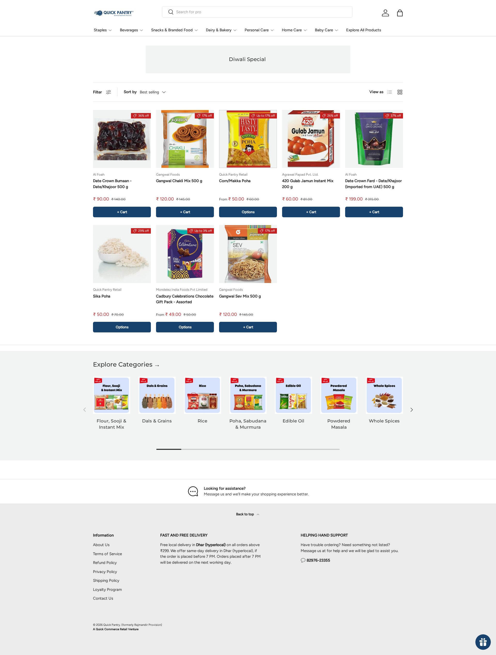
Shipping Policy (106, 580)
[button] (400, 13)
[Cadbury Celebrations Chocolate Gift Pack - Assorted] (185, 254)
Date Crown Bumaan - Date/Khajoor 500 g (112, 183)
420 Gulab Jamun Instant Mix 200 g (307, 183)
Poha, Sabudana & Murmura (247, 424)
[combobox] (257, 11)
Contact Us (103, 598)
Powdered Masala (338, 424)
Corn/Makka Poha (235, 180)
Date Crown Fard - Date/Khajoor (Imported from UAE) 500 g (373, 183)
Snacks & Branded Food (172, 30)
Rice (202, 420)
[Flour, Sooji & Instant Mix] (111, 395)
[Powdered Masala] (339, 395)
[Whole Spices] (384, 395)
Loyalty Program (107, 589)
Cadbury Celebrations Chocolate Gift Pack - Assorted (184, 299)
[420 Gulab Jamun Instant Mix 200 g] (311, 139)
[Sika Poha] (122, 254)
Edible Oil (293, 420)
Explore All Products (363, 30)
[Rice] (202, 395)
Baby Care (324, 30)
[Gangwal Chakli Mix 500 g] (185, 139)
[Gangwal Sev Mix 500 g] (248, 254)
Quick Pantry (111, 625)
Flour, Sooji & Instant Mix (111, 424)
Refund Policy (105, 562)
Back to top (245, 514)
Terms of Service (107, 554)
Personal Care (257, 30)
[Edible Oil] (293, 395)
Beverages (129, 30)
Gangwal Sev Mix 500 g (240, 296)
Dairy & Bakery (218, 30)
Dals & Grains (157, 420)
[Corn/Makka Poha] (248, 139)
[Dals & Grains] (157, 395)
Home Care (292, 30)
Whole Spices (384, 420)
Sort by (130, 92)
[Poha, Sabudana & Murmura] (248, 395)
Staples (100, 30)
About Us (101, 544)
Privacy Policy (105, 571)
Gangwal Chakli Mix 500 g (179, 180)
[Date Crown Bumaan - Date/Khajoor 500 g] (122, 139)
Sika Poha (101, 296)
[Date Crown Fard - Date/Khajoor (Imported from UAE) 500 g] (374, 139)
